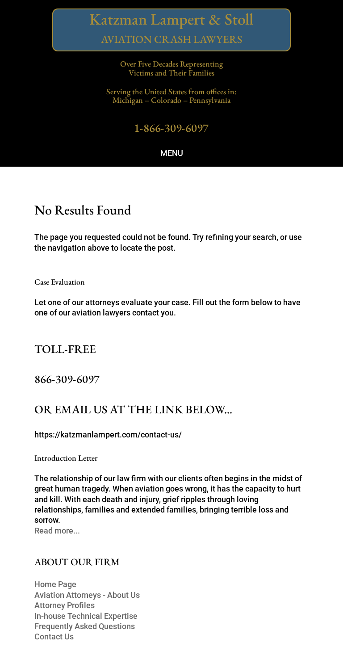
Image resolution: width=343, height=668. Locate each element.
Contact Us (54, 636)
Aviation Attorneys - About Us (87, 595)
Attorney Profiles (64, 605)
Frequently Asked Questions (84, 626)
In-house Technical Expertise (86, 616)
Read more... (57, 530)
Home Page (55, 584)
